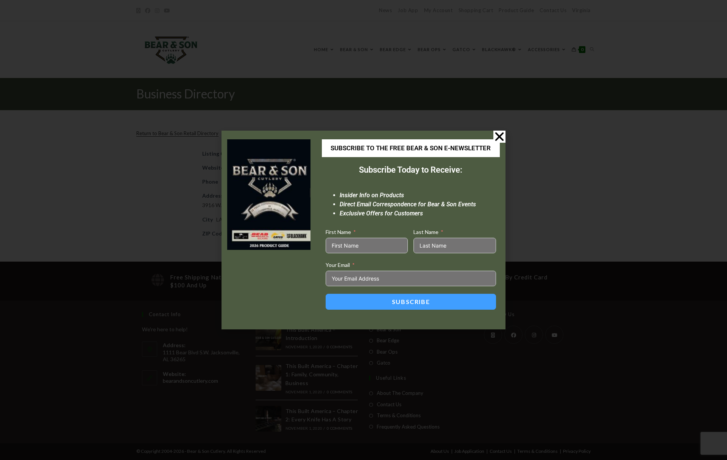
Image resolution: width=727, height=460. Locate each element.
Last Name (425, 232)
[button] (499, 137)
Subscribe (411, 301)
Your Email (338, 265)
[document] (363, 230)
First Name (338, 232)
